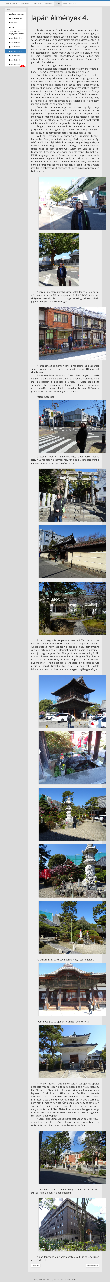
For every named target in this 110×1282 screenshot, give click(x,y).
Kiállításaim (48, 3)
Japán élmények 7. (16, 65)
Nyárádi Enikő (11, 3)
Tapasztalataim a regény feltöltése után (16, 33)
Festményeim (36, 3)
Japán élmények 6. (15, 60)
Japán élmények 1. (15, 38)
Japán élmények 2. (15, 42)
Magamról (25, 3)
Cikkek (58, 3)
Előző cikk (36, 1266)
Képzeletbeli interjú (15, 18)
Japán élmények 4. (15, 51)
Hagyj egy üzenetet (70, 3)
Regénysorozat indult (16, 14)
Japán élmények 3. (15, 47)
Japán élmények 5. (15, 56)
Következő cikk (92, 1266)
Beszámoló (13, 23)
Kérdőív (11, 27)
